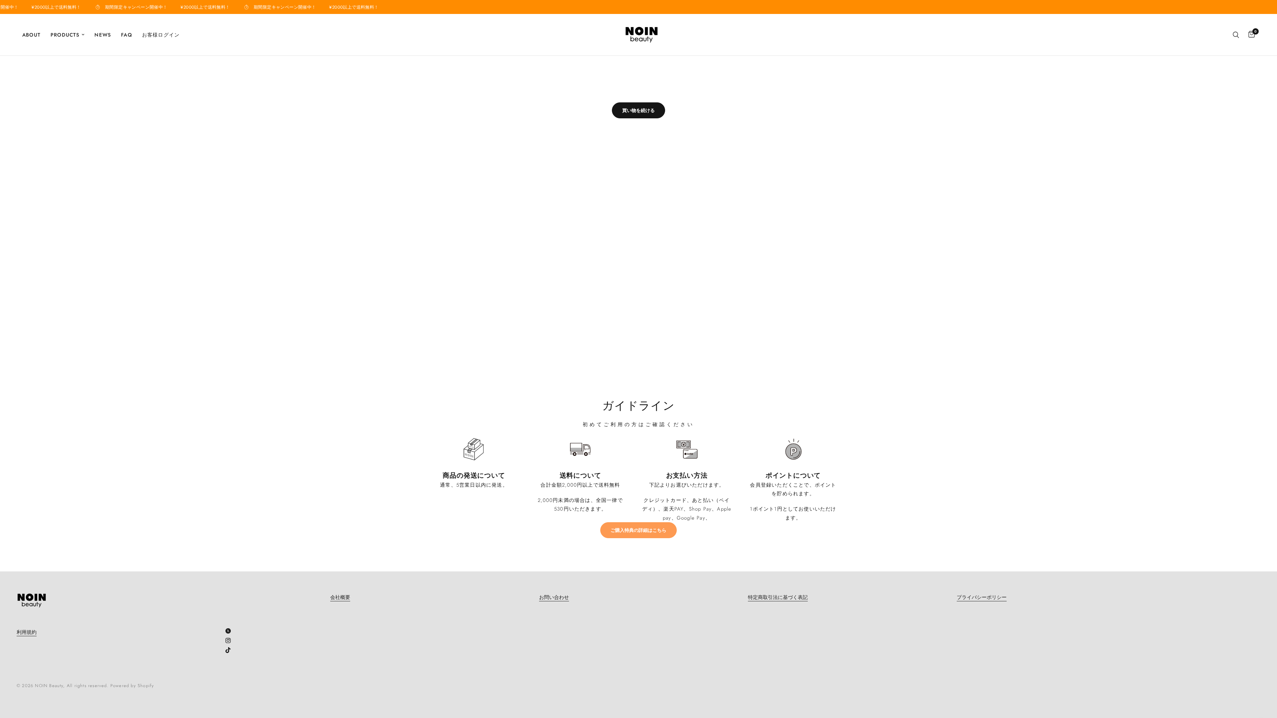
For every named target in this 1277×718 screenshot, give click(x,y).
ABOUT (31, 35)
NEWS (102, 35)
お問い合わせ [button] (554, 597)
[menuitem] (34, 35)
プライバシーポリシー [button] (982, 597)
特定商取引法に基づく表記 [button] (778, 597)
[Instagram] (230, 640)
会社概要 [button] (340, 597)
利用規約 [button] (27, 632)
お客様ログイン (161, 35)
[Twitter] (230, 631)
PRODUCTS (65, 35)
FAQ (126, 35)
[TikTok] (230, 650)
